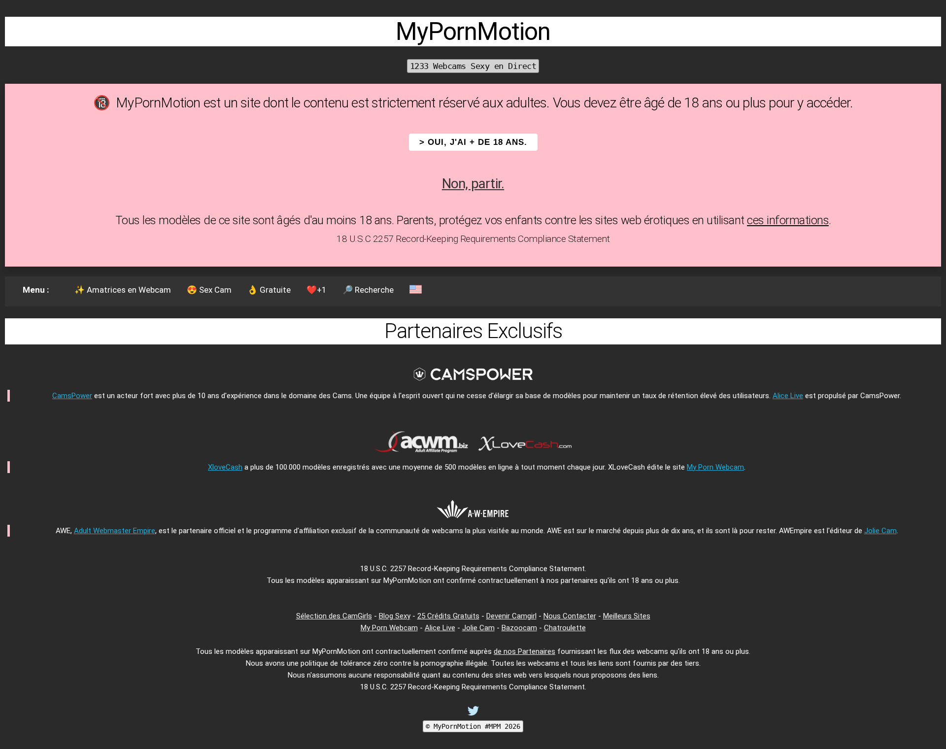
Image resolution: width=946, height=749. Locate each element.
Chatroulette (565, 627)
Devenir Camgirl (511, 616)
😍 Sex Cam (209, 290)
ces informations (788, 220)
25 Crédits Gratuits (448, 616)
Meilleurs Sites (626, 616)
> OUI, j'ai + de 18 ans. (473, 142)
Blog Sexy (394, 616)
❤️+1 (316, 290)
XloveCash (225, 467)
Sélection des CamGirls (334, 616)
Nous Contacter (569, 616)
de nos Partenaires (524, 651)
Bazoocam (519, 627)
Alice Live (788, 395)
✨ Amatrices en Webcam (122, 290)
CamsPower (72, 395)
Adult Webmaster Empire (114, 530)
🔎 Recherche (368, 290)
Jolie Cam (880, 530)
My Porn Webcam (715, 467)
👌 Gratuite (269, 290)
